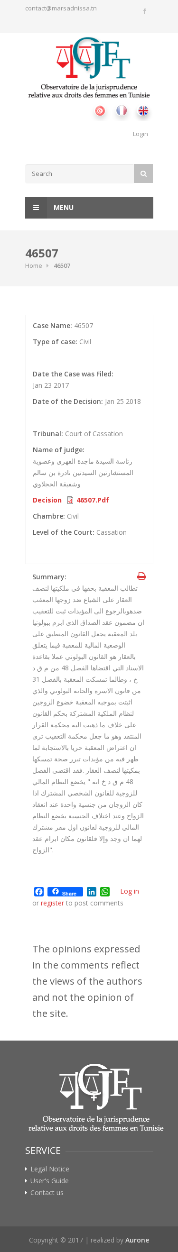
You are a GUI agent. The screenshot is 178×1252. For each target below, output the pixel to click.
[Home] (89, 68)
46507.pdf (92, 499)
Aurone (137, 1239)
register (52, 902)
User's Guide (49, 1181)
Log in (129, 891)
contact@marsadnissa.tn (61, 8)
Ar (100, 110)
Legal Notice (49, 1169)
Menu (63, 207)
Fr (121, 110)
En (143, 110)
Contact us (47, 1192)
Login (140, 133)
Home (33, 265)
